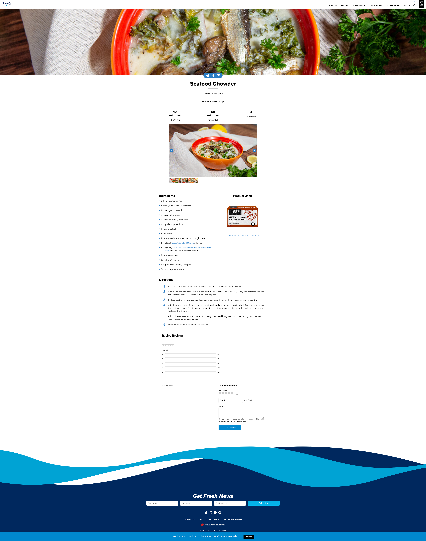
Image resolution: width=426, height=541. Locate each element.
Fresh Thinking (376, 5)
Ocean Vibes (393, 5)
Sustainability (359, 5)
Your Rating (223, 390)
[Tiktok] (206, 512)
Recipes (344, 5)
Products (333, 5)
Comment (222, 406)
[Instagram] (210, 512)
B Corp (407, 5)
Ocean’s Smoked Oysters (182, 243)
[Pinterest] (219, 512)
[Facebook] (215, 512)
